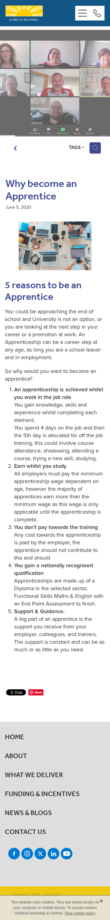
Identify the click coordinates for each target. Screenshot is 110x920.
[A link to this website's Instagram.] (27, 853)
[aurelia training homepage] (40, 13)
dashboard (52, 894)
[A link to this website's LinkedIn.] (53, 853)
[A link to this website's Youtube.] (66, 853)
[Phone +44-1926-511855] (97, 13)
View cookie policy (79, 913)
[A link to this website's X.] (40, 853)
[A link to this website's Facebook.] (14, 853)
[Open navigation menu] (82, 13)
